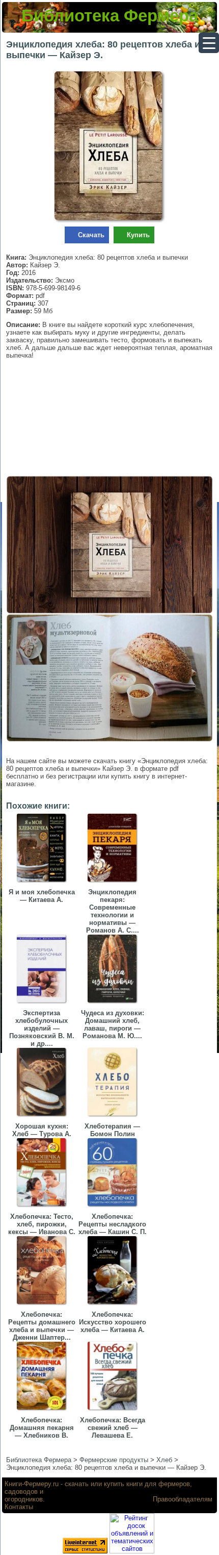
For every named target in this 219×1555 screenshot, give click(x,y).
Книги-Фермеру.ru (32, 1484)
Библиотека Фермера (109, 15)
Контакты (19, 1507)
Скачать (91, 235)
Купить (138, 235)
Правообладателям (182, 1499)
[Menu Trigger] (209, 43)
